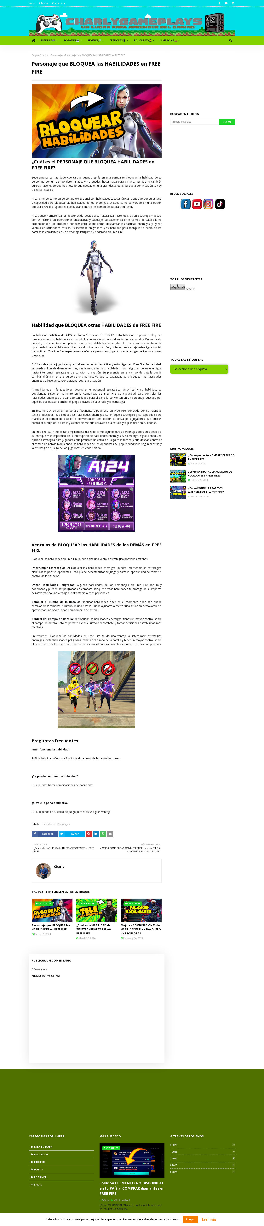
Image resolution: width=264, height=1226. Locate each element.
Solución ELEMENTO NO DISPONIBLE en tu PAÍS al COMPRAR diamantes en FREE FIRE (132, 1188)
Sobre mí (43, 3)
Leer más (209, 1219)
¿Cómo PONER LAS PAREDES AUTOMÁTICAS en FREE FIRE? (206, 490)
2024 (203, 1158)
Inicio (32, 3)
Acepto (190, 1219)
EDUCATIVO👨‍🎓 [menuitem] (143, 40)
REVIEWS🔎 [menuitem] (94, 40)
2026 (203, 1145)
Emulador (41, 1154)
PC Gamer (40, 1177)
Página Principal (40, 55)
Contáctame (59, 3)
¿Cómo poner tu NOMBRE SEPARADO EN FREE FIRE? (211, 457)
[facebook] (219, 3)
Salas (38, 1184)
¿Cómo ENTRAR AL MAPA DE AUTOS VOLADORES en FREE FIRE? (210, 473)
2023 (203, 1165)
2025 (203, 1151)
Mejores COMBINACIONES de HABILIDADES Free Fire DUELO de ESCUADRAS (141, 929)
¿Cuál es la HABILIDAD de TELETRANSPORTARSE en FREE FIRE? (93, 929)
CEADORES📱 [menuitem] (118, 40)
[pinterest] (232, 3)
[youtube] (226, 3)
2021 (203, 1172)
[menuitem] (33, 40)
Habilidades (48, 824)
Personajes (57, 55)
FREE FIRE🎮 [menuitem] (48, 40)
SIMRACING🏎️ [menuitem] (168, 40)
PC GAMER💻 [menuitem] (71, 40)
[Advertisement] (202, 78)
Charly (59, 867)
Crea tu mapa (43, 1147)
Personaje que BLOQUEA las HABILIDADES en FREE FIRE (51, 927)
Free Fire (39, 1162)
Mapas (38, 1169)
